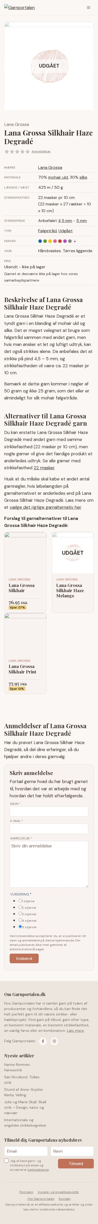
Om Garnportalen (40, 1199)
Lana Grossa (16, 124)
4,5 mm (65, 220)
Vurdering (20, 894)
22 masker (44, 468)
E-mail (16, 821)
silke (83, 177)
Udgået (66, 230)
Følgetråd (47, 230)
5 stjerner (29, 927)
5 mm (81, 220)
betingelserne (38, 1170)
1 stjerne (28, 901)
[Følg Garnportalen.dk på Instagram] (54, 1041)
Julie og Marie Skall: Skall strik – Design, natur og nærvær (25, 1107)
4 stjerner (29, 921)
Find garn (26, 1192)
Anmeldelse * (21, 838)
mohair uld (58, 177)
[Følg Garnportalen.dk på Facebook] (43, 1041)
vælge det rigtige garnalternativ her (45, 507)
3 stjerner (29, 914)
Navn (15, 804)
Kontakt (65, 1199)
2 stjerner (29, 908)
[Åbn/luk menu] (88, 7)
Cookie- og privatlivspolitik (58, 1192)
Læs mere (75, 1030)
